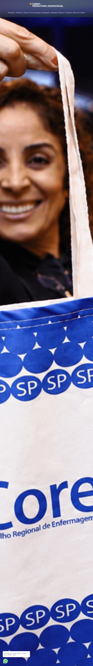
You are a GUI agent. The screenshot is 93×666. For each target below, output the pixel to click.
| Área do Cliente (78, 13)
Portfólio (11, 13)
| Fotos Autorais (35, 13)
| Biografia (45, 13)
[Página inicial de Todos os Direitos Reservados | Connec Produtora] (46, 5)
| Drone (25, 13)
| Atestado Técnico (57, 13)
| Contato (68, 13)
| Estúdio (18, 13)
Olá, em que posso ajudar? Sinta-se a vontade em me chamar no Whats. (15, 654)
